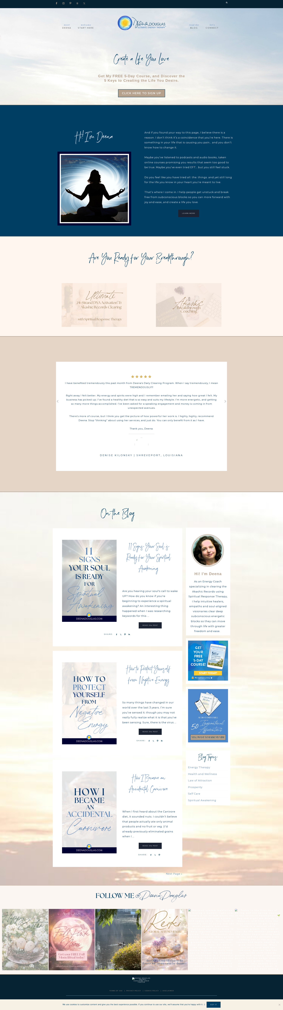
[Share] (116, 634)
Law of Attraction (200, 780)
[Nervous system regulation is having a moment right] (211, 939)
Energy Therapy (199, 767)
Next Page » (174, 873)
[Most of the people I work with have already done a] (118, 939)
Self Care (194, 793)
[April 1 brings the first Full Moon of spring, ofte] (72, 939)
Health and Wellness (202, 774)
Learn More (188, 213)
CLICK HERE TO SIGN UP (141, 93)
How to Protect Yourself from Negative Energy (149, 675)
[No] (279, 1004)
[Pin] (124, 634)
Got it (213, 1005)
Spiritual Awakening (202, 800)
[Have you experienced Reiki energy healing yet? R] (165, 939)
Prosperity (195, 787)
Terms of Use (116, 991)
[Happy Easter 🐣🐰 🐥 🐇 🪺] (25, 939)
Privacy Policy (133, 991)
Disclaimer (168, 991)
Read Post (150, 625)
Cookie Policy (152, 991)
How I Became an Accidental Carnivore (149, 784)
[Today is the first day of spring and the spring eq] (258, 939)
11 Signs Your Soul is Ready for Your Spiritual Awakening (149, 558)
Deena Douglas (141, 22)
